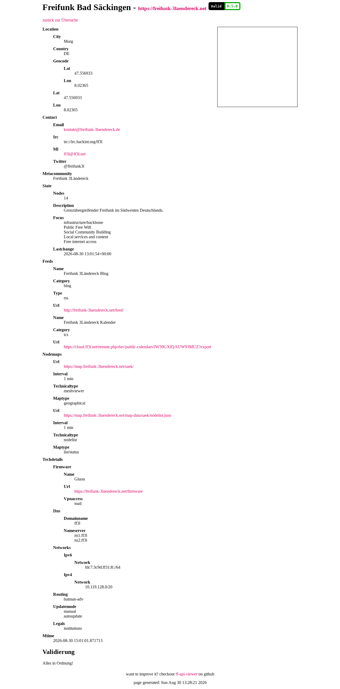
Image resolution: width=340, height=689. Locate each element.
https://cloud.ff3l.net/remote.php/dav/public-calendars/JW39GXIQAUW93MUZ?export (137, 346)
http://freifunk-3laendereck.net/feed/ (94, 310)
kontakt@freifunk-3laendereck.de (92, 129)
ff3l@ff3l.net (75, 154)
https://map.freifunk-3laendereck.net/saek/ (99, 366)
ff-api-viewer (186, 674)
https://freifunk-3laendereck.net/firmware (108, 491)
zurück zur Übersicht (60, 20)
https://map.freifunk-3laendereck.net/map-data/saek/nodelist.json (117, 415)
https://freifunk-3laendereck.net (172, 8)
